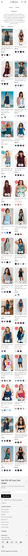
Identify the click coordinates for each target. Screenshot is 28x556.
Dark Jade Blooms (10, 381)
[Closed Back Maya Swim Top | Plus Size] (7, 275)
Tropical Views (16, 205)
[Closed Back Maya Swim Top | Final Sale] (7, 335)
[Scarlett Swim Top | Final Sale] (7, 216)
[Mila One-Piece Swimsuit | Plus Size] (21, 307)
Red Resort (18, 409)
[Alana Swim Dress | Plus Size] (7, 424)
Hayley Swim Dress (6, 316)
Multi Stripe (10, 55)
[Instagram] (12, 542)
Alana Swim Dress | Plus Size (7, 435)
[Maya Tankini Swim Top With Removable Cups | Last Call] (7, 363)
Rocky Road (5, 177)
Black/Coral (23, 351)
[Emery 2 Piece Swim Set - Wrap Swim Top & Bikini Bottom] (21, 216)
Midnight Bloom (2, 262)
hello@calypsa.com (6, 539)
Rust (21, 234)
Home (10, 7)
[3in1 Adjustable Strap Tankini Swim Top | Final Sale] (7, 129)
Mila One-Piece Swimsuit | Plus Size (21, 317)
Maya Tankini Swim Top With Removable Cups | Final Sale (20, 374)
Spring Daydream (7, 381)
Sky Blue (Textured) (7, 410)
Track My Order (5, 512)
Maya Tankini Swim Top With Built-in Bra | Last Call (7, 170)
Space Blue (18, 52)
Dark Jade (2, 147)
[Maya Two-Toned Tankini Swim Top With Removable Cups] (7, 99)
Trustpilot (3, 503)
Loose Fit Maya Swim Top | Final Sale (20, 345)
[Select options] (6, 43)
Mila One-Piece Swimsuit (21, 46)
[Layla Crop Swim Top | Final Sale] (21, 392)
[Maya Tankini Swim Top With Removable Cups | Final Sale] (21, 363)
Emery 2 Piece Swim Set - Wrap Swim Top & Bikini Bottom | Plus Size (21, 436)
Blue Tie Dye (16, 381)
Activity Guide (4, 527)
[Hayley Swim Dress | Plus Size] (21, 129)
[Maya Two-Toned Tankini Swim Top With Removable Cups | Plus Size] (21, 275)
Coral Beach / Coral (16, 351)
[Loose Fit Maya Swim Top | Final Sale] (21, 335)
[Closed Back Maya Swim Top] (7, 454)
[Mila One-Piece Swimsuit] (21, 37)
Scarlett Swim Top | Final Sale (7, 227)
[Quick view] (8, 43)
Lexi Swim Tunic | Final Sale (6, 256)
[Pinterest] (3, 542)
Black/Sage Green (18, 234)
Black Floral (2, 441)
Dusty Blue (2, 410)
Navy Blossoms (23, 381)
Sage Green (5, 441)
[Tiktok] (3, 547)
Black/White (2, 117)
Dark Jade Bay (10, 262)
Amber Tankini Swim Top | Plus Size (21, 464)
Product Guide (5, 522)
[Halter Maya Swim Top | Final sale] (21, 188)
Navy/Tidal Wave (18, 351)
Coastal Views (21, 381)
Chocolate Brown (10, 441)
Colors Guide (4, 524)
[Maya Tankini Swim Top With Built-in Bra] (21, 99)
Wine (16, 52)
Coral (18, 205)
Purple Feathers (5, 351)
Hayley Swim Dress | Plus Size (20, 139)
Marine (7, 233)
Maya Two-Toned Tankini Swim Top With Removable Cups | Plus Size (21, 288)
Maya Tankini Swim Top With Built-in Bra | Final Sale (7, 404)
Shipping (3, 514)
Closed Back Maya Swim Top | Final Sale (7, 345)
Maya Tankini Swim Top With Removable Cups (20, 79)
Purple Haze (2, 55)
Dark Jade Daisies (21, 409)
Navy (5, 84)
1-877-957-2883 (5, 537)
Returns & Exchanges (6, 517)
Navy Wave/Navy (21, 175)
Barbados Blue (21, 85)
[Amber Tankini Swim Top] (7, 69)
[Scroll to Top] (25, 548)
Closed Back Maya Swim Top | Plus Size (7, 286)
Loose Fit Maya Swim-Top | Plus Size (20, 169)
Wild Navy (18, 85)
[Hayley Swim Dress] (7, 307)
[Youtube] (21, 542)
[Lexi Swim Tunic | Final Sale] (7, 246)
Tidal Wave (18, 381)
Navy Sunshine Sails (18, 116)
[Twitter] (16, 542)
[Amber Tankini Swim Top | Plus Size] (21, 454)
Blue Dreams (5, 233)
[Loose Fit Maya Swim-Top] (7, 188)
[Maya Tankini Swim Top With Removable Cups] (21, 69)
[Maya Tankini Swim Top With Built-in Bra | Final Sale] (7, 392)
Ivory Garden (21, 205)
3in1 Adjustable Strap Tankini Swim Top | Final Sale (7, 140)
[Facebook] (7, 542)
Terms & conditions (17, 500)
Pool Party (23, 409)
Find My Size (4, 519)
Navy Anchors (2, 351)
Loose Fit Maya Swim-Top (6, 199)
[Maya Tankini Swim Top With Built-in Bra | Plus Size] (21, 246)
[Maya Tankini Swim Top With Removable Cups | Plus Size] (7, 37)
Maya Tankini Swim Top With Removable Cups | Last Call (7, 374)
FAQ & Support (5, 509)
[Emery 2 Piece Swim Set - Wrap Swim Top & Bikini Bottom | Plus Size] (21, 424)
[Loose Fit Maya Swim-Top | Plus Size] (21, 159)
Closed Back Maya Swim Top (7, 464)
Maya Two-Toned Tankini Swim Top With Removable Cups (7, 111)
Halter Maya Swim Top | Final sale (20, 199)
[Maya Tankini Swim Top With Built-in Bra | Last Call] (7, 159)
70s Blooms (2, 233)
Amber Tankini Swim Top (7, 79)
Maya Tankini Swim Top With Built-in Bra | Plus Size (20, 257)
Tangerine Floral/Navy (21, 351)
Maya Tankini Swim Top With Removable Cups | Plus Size (7, 48)
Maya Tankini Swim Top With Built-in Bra (20, 110)
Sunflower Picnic (2, 177)
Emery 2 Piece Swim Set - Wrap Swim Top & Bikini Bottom (21, 228)
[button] (25, 2)
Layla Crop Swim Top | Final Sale (20, 403)
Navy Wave (5, 55)
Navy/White (5, 117)
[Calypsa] (14, 2)
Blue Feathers (10, 410)
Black (7, 55)
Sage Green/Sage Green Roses (23, 175)
